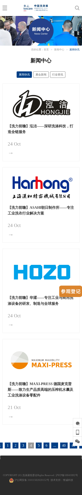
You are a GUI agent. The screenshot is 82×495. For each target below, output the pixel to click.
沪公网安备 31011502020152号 (31, 480)
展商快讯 (74, 49)
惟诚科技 (68, 480)
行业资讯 (57, 74)
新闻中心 (59, 49)
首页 (46, 49)
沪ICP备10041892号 (67, 475)
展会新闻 (41, 74)
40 (64, 445)
